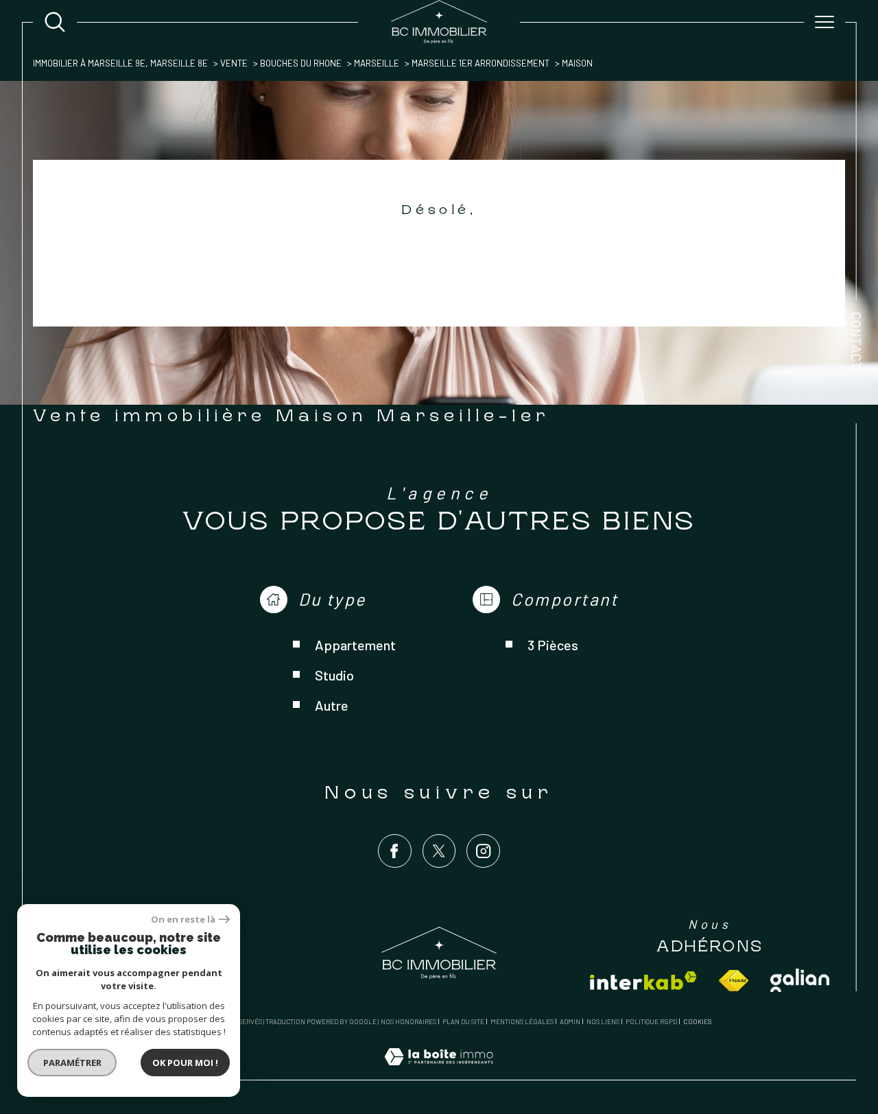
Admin (570, 1021)
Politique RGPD (651, 1021)
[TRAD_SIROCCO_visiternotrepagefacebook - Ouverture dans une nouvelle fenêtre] (395, 851)
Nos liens (602, 1021)
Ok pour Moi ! (185, 1062)
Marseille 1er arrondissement (480, 63)
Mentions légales (522, 1021)
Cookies (697, 1022)
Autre (331, 705)
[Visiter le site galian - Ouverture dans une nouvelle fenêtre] (799, 980)
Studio (334, 675)
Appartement (355, 645)
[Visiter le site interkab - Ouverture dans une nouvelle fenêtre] (643, 980)
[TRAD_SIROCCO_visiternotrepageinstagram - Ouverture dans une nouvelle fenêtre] (483, 851)
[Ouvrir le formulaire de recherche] (55, 22)
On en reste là (183, 919)
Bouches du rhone (301, 63)
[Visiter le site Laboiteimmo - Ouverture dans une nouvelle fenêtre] (439, 1071)
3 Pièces (552, 645)
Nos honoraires (408, 1021)
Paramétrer (72, 1062)
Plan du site (463, 1021)
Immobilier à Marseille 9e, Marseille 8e (120, 63)
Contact (857, 340)
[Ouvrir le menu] (824, 22)
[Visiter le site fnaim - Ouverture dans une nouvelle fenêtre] (733, 980)
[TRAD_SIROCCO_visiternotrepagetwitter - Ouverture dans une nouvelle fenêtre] (439, 851)
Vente (234, 63)
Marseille (376, 63)
